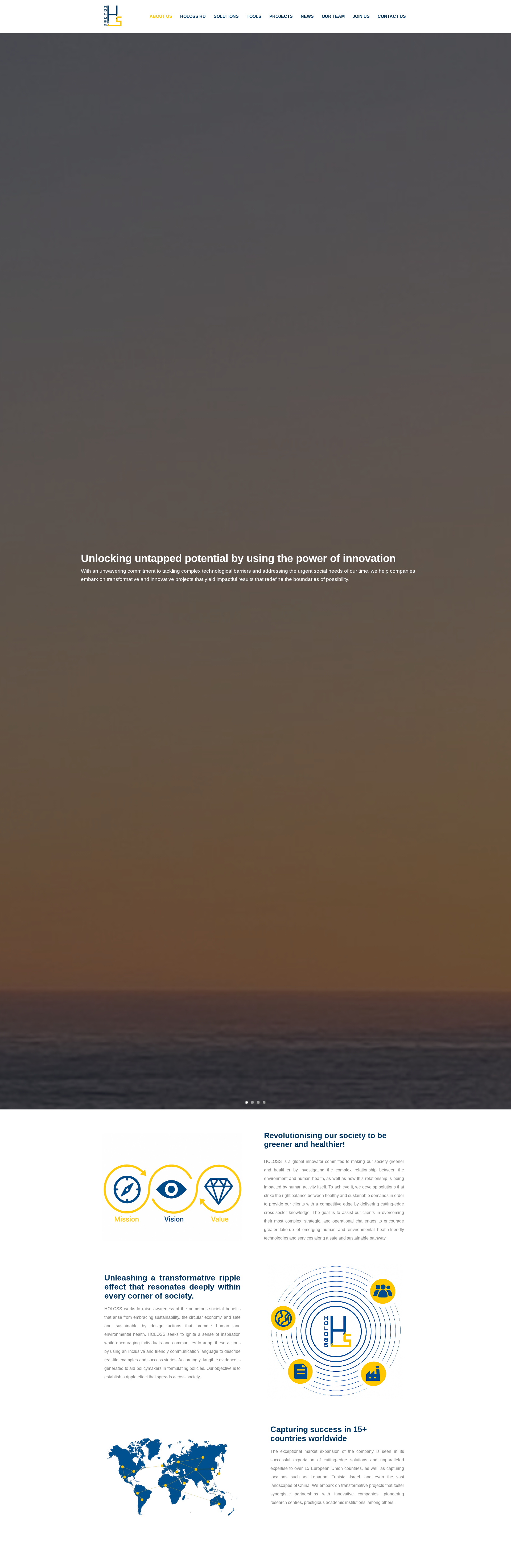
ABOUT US (161, 16)
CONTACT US (392, 16)
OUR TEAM (333, 16)
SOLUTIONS (226, 16)
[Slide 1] (246, 1102)
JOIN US (361, 16)
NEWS (307, 16)
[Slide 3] (258, 1102)
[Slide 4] (264, 1102)
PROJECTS (281, 16)
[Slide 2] (252, 1102)
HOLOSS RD (193, 16)
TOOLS (254, 16)
